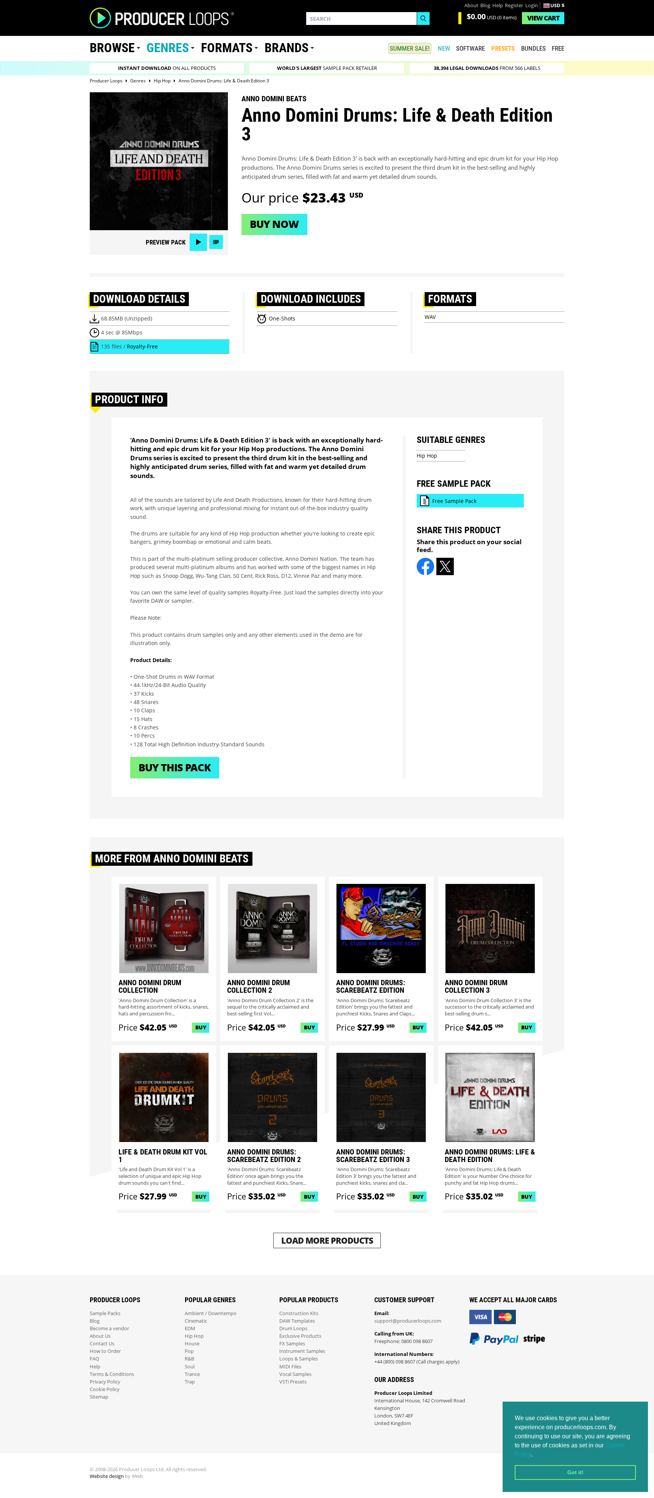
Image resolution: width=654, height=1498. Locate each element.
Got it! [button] (575, 1472)
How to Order (105, 1351)
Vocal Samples (295, 1374)
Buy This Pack (175, 767)
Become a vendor (109, 1328)
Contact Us (102, 1343)
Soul (190, 1366)
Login (531, 5)
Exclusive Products (300, 1336)
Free (558, 48)
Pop (189, 1351)
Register (514, 5)
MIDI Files (290, 1366)
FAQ (94, 1359)
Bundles (533, 48)
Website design (107, 1476)
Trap (190, 1382)
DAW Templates (297, 1321)
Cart (543, 18)
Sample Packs (105, 1313)
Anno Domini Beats (274, 98)
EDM (190, 1328)
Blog (485, 5)
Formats (226, 47)
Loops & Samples (298, 1359)
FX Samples (292, 1343)
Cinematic (196, 1321)
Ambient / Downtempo (211, 1313)
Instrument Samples (302, 1351)
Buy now (274, 224)
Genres (167, 47)
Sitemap (99, 1397)
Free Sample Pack (454, 500)
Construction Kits (298, 1313)
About (471, 5)
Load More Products (327, 1240)
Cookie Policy (105, 1389)
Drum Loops (293, 1328)
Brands (286, 47)
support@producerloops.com (407, 1321)
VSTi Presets (293, 1382)
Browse (112, 47)
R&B (189, 1359)
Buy (200, 1027)
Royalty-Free (142, 346)
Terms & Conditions (112, 1374)
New (444, 48)
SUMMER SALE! (410, 48)
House (192, 1343)
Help (497, 5)
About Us (100, 1336)
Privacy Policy (105, 1382)
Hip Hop (427, 455)
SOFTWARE (470, 48)
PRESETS (503, 48)
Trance (192, 1374)
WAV (430, 316)
